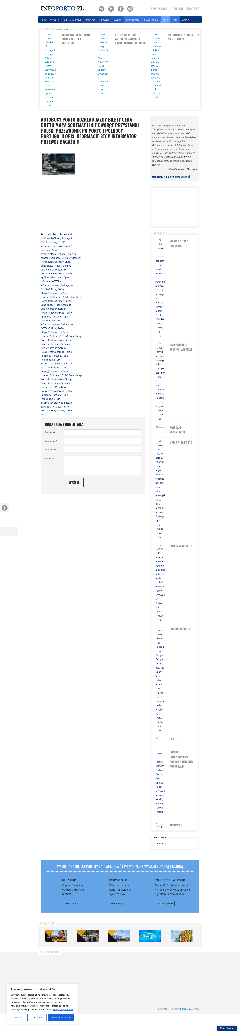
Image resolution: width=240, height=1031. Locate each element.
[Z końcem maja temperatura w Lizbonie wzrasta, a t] (186, 971)
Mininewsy (57, 29)
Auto (165, 19)
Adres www (50, 449)
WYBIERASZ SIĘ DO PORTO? (171, 176)
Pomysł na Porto (50, 19)
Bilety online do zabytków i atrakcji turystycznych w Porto (130, 39)
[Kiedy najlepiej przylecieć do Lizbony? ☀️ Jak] (80, 971)
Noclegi (105, 19)
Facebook (160, 837)
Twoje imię (51, 432)
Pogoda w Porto (180, 629)
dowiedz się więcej (72, 903)
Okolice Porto (151, 19)
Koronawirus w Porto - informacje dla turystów (76, 39)
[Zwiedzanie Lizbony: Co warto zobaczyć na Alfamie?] (56, 936)
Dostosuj (19, 1017)
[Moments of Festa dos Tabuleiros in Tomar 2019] (181, 936)
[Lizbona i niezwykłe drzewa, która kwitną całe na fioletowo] (119, 936)
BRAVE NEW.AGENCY (189, 1009)
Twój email (51, 440)
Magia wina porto (181, 442)
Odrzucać (37, 1017)
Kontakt (193, 9)
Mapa (175, 19)
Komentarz (50, 458)
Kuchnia (117, 19)
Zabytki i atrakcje (72, 19)
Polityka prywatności (63, 1009)
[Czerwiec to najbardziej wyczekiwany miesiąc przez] (160, 971)
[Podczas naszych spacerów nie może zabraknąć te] (133, 971)
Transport (91, 19)
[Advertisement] (57, 204)
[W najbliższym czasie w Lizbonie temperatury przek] (106, 971)
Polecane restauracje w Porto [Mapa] (183, 37)
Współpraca (159, 9)
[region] (42, 1004)
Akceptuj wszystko (61, 1017)
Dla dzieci (176, 739)
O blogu (177, 9)
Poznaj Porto (133, 19)
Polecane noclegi (181, 546)
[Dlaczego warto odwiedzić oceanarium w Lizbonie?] (150, 936)
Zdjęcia (186, 19)
